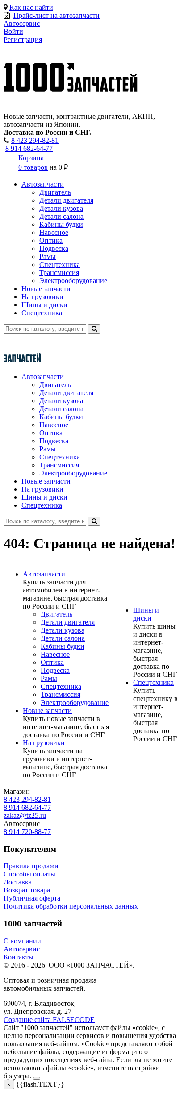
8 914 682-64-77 (29, 148)
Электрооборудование (73, 280)
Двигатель (55, 192)
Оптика (51, 240)
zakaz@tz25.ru (25, 815)
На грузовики (42, 296)
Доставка (18, 882)
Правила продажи (31, 866)
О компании (22, 941)
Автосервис (22, 949)
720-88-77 (27, 831)
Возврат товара (27, 890)
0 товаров (33, 167)
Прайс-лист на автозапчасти (56, 15)
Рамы (47, 256)
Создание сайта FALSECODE (49, 1019)
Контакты (18, 957)
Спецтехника (59, 264)
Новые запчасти (46, 288)
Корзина (31, 158)
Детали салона (61, 216)
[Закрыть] (36, 1078)
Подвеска (53, 248)
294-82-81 (35, 140)
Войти (13, 31)
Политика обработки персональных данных (71, 906)
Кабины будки (61, 224)
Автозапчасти (42, 184)
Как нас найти (31, 7)
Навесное (53, 232)
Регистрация (23, 39)
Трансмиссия (59, 272)
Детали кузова (61, 208)
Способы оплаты (29, 874)
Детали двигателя (66, 200)
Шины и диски (44, 305)
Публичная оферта (32, 898)
